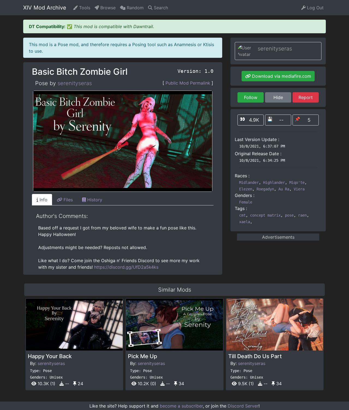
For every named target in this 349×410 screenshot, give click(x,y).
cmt (242, 215)
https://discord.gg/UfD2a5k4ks (126, 267)
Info (42, 199)
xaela (244, 222)
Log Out (315, 7)
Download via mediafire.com (281, 76)
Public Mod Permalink (188, 83)
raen (302, 215)
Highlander (274, 182)
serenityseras (75, 83)
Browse (107, 7)
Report (306, 97)
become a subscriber (181, 406)
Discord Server (243, 406)
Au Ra (283, 189)
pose (289, 215)
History (94, 199)
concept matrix (265, 215)
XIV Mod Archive (44, 7)
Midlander (249, 182)
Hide (278, 97)
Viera (299, 189)
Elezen (245, 189)
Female (245, 202)
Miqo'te (297, 182)
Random (134, 7)
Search (160, 7)
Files (67, 199)
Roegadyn (265, 189)
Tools (84, 7)
